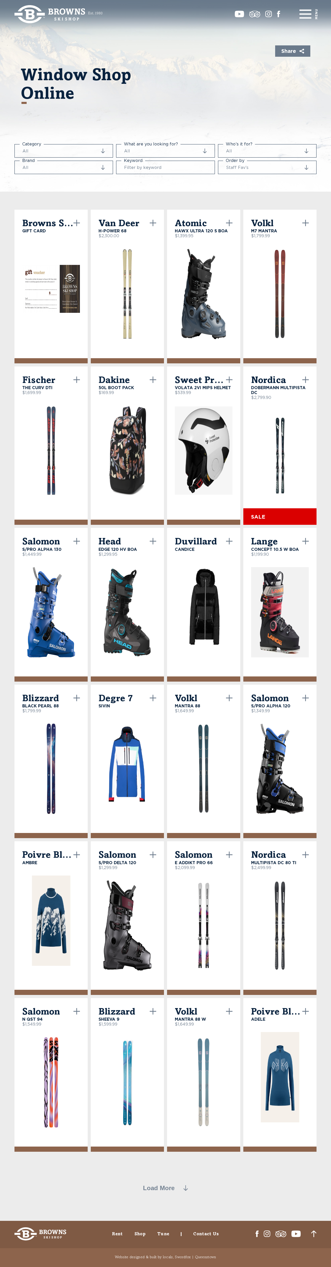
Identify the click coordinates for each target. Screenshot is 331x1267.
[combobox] (63, 151)
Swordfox (183, 1257)
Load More (159, 1188)
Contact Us (206, 1233)
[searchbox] (44, 151)
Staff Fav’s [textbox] (237, 167)
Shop (140, 1233)
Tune (163, 1233)
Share (288, 51)
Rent (117, 1233)
